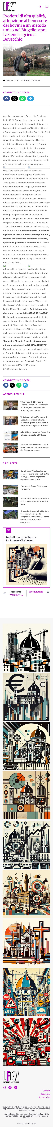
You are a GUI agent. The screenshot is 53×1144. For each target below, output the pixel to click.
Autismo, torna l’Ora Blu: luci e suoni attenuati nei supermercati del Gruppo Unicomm (35, 447)
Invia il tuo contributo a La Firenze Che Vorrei (21, 539)
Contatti (46, 1090)
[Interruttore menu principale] (47, 7)
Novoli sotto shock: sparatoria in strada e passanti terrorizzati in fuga (35, 501)
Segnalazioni (44, 1097)
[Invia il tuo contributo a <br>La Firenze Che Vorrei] (8, 530)
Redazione (45, 1094)
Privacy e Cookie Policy (26, 1124)
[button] (40, 7)
